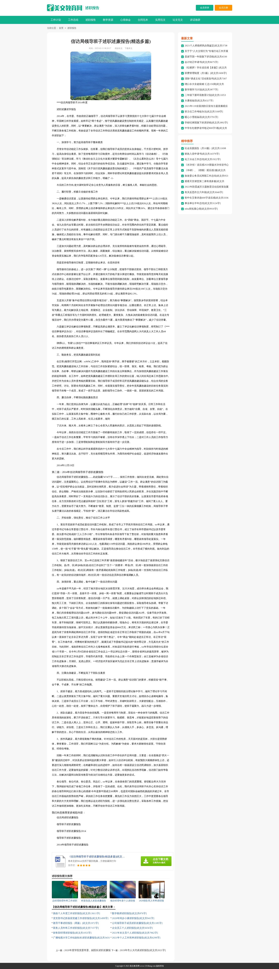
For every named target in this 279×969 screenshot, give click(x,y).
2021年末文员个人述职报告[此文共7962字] (135, 932)
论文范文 (178, 19)
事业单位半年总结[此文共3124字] (203, 203)
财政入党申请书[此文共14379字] (202, 153)
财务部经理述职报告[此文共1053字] (72, 932)
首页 (61, 28)
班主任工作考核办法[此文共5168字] (204, 111)
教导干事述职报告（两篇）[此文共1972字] (76, 923)
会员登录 (204, 7)
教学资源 (108, 19)
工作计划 (56, 19)
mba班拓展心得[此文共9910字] (201, 208)
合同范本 (143, 19)
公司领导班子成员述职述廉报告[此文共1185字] (137, 923)
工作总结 (73, 19)
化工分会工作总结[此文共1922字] (203, 159)
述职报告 (92, 8)
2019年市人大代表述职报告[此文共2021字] (143, 950)
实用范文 (160, 19)
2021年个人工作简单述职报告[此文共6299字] (136, 937)
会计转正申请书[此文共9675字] (201, 62)
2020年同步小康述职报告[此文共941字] (133, 918)
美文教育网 (135, 966)
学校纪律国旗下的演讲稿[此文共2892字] (206, 122)
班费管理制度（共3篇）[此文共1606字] (206, 73)
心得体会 (125, 19)
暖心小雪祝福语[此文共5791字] (201, 117)
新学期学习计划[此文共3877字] (201, 89)
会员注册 (223, 7)
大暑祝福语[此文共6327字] (199, 100)
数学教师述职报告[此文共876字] (129, 913)
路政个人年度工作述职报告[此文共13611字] (76, 913)
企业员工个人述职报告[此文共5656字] (132, 928)
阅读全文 (119, 48)
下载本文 (128, 48)
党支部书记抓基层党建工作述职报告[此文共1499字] (80, 918)
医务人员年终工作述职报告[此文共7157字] (76, 928)
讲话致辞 (195, 19)
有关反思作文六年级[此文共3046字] (204, 192)
